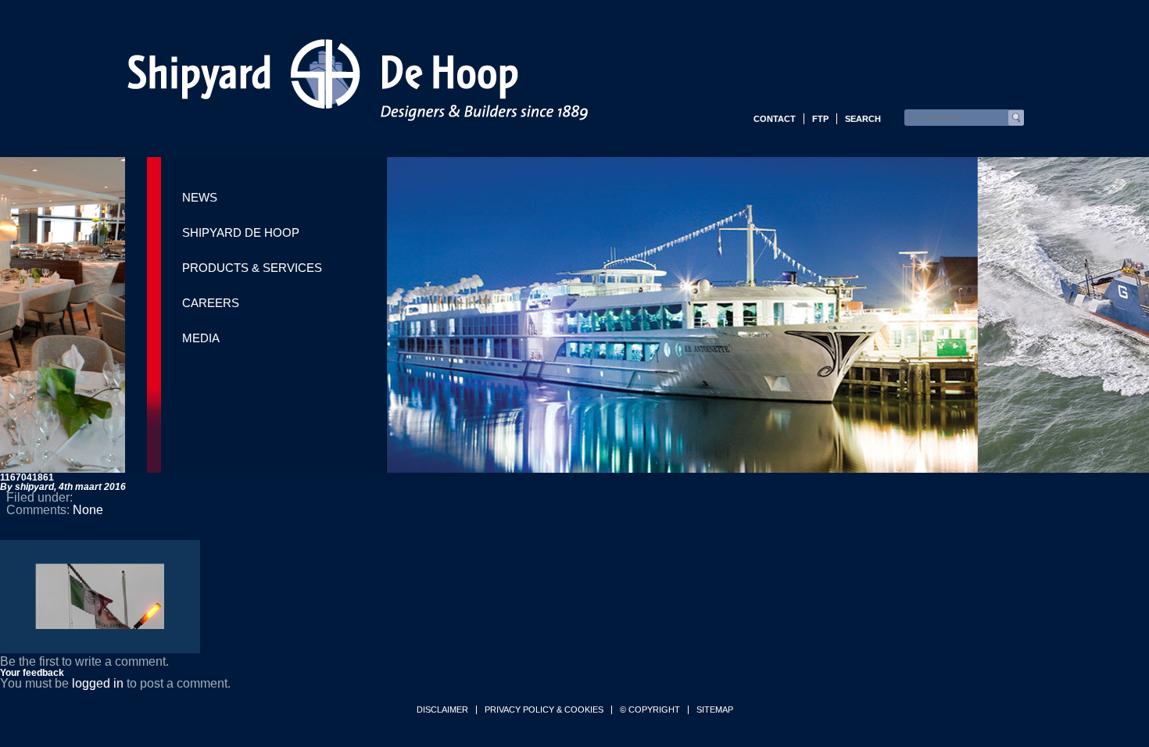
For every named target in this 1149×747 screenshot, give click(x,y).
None (88, 509)
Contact (774, 118)
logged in (97, 683)
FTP (820, 118)
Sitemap (714, 710)
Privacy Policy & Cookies (544, 710)
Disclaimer (442, 710)
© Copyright (650, 710)
